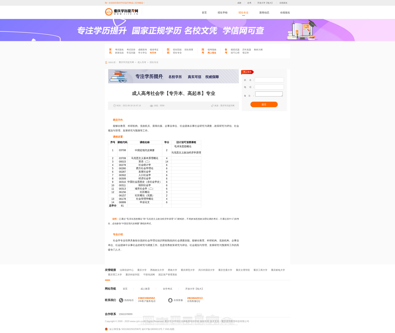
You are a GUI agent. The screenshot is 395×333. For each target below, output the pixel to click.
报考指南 (212, 49)
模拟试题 (235, 49)
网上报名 (212, 52)
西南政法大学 (157, 270)
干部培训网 (149, 274)
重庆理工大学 (115, 274)
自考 (249, 3)
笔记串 (245, 52)
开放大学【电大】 (265, 3)
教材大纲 (258, 49)
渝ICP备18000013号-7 (153, 329)
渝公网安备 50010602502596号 (125, 329)
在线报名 (283, 3)
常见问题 (131, 52)
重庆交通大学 (225, 270)
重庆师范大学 (188, 270)
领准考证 (154, 49)
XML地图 (169, 329)
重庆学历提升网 (126, 62)
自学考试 (167, 289)
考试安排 (131, 49)
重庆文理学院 (243, 270)
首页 (204, 12)
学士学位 (142, 52)
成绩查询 (142, 49)
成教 (239, 3)
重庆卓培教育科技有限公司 (235, 321)
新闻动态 (264, 12)
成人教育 (145, 289)
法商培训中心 (127, 270)
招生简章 (189, 49)
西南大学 (172, 270)
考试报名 (119, 49)
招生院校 (177, 49)
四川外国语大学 (206, 270)
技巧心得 (235, 52)
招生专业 (243, 12)
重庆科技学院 (132, 274)
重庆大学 (142, 270)
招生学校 (223, 12)
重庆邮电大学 (278, 270)
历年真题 (246, 49)
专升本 (153, 52)
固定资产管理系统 (167, 274)
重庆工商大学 (260, 270)
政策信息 (119, 52)
